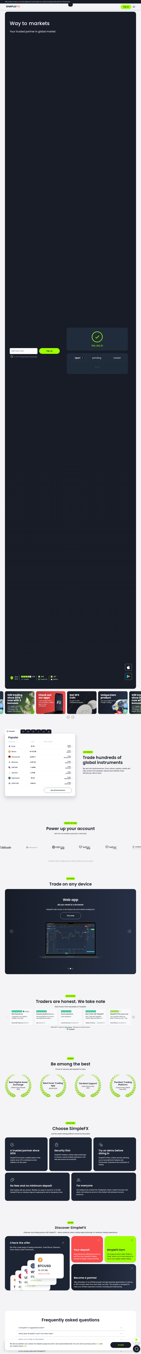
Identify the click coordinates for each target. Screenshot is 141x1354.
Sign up (126, 7)
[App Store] (128, 670)
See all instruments (58, 790)
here (98, 1344)
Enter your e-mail (17, 351)
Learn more (70, 915)
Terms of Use (24, 356)
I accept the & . (25, 356)
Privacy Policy (33, 356)
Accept (121, 1345)
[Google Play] (128, 679)
